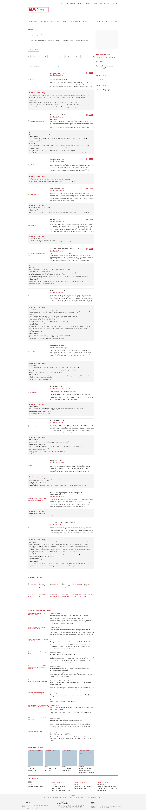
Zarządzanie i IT (98, 21)
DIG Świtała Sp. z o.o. (57, 73)
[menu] (73, 3)
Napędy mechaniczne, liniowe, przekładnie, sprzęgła (41, 102)
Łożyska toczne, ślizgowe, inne (36, 106)
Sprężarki (62, 446)
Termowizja (78, 276)
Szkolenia (42, 319)
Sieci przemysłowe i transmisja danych (65, 145)
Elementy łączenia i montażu (53, 138)
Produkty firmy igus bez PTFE (60, 734)
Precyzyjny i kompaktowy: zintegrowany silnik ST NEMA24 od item (71, 642)
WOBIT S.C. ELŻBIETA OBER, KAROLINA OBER (64, 249)
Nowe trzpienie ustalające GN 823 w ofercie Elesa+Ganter (69, 616)
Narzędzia (83, 95)
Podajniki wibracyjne (77, 446)
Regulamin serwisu (80, 797)
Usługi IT (31, 330)
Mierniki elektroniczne (48, 152)
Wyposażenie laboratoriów (47, 556)
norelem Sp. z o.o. (56, 386)
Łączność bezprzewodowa (68, 150)
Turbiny (64, 448)
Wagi (90, 276)
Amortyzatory (58, 104)
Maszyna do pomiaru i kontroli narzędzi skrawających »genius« (86, 770)
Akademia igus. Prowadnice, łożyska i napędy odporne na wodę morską (105, 68)
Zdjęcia (95, 3)
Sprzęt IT (86, 328)
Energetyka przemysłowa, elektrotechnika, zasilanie (41, 104)
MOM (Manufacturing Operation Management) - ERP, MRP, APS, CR (44, 326)
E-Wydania (72, 3)
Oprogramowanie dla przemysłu (36, 318)
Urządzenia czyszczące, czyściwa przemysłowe (40, 107)
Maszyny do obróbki (38, 95)
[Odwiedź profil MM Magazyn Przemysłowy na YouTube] (74, 795)
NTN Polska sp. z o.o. (57, 420)
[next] (89, 607)
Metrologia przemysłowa (82, 40)
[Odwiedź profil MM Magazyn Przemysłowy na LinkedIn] (73, 795)
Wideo (100, 3)
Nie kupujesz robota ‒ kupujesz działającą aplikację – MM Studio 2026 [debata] (107, 788)
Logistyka (65, 21)
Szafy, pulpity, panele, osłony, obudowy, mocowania (72, 97)
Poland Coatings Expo (103, 90)
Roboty (36, 99)
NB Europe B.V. (55, 220)
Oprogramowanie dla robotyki (41, 316)
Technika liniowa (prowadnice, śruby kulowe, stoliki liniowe (76, 104)
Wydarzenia (88, 3)
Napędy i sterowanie (68, 40)
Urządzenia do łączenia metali (63, 95)
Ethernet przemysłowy (61, 311)
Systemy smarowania (67, 106)
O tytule (44, 797)
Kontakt (64, 797)
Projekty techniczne (66, 318)
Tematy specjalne (111, 21)
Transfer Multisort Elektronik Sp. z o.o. (63, 522)
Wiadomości (33, 21)
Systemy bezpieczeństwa (53, 97)
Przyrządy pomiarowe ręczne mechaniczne (64, 152)
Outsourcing (71, 107)
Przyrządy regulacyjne (81, 152)
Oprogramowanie (70, 312)
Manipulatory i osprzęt (54, 134)
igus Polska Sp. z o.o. (57, 159)
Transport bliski (38, 209)
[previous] (86, 607)
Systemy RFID (88, 145)
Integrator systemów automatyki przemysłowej (54, 312)
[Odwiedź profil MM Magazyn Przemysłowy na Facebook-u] (71, 795)
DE (103, 797)
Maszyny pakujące (75, 95)
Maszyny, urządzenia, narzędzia (38, 40)
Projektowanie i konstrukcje (80, 21)
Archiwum (71, 797)
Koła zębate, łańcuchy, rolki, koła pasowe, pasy (66, 102)
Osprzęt (41, 99)
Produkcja (44, 21)
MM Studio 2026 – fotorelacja (37, 786)
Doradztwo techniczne (50, 99)
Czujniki (52, 145)
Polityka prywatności (91, 797)
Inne (89, 95)
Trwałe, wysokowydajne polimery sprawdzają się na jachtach (70, 630)
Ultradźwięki (85, 276)
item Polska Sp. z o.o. (57, 189)
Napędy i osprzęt (39, 240)
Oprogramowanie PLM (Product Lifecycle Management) (69, 328)
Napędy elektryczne (60, 273)
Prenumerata (58, 797)
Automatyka (55, 21)
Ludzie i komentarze (101, 784)
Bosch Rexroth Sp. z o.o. (58, 290)
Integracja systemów (61, 99)
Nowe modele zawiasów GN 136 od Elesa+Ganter (66, 720)
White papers (107, 3)
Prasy (30, 95)
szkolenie (98, 64)
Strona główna (64, 3)
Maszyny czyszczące (56, 448)
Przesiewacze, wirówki (34, 448)
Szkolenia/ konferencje (58, 338)
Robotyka (58, 40)
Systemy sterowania (40, 97)
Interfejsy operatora (60, 269)
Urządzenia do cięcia (49, 95)
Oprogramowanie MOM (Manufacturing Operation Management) (76, 326)
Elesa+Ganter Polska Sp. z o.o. (60, 115)
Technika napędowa (44, 145)
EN (99, 797)
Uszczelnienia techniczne (79, 106)
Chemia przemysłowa (80, 107)
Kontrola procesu (79, 145)
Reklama (50, 797)
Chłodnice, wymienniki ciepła (60, 107)
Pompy (57, 446)
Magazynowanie (47, 560)
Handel (69, 99)
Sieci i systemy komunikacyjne (53, 318)
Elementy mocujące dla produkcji (53, 106)
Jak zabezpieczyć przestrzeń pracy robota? (64, 654)
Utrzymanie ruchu (33, 100)
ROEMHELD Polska (56, 460)
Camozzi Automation (57, 346)
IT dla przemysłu (33, 324)
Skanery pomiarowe (69, 276)
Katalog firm (80, 3)
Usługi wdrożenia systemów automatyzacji (42, 338)
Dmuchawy (68, 446)
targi (96, 78)
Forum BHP (99, 80)
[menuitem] (64, 3)
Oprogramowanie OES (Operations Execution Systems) (42, 328)
